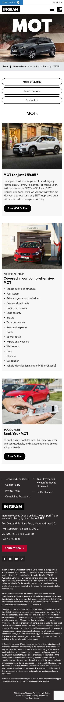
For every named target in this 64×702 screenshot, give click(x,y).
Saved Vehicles (11, 2)
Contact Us (32, 100)
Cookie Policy (12, 484)
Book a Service (32, 91)
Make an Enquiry (32, 81)
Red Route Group (32, 698)
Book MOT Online (17, 208)
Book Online (14, 456)
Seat (38, 66)
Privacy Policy (12, 490)
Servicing (47, 66)
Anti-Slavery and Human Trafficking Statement (46, 482)
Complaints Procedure (17, 496)
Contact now (13, 548)
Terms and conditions (17, 478)
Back (5, 66)
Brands (56, 2)
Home (30, 66)
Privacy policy (31, 696)
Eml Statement (45, 492)
